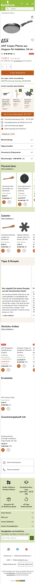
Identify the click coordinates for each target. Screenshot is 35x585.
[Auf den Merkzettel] (32, 40)
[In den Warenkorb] (4, 202)
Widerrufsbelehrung (20, 560)
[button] (32, 17)
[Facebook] (17, 549)
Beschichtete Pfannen (8, 13)
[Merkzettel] (22, 4)
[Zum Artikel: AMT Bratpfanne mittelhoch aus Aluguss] (8, 340)
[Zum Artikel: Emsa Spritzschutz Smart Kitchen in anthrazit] (24, 178)
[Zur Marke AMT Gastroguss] (5, 40)
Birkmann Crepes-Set (16, 100)
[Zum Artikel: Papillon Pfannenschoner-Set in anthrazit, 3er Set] (24, 227)
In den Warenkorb (17, 73)
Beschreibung (6, 140)
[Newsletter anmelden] (32, 538)
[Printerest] (26, 549)
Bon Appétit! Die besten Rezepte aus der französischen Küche (16, 289)
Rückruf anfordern (13, 470)
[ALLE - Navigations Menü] (2, 8)
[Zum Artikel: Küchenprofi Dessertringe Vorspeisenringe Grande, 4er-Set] (9, 428)
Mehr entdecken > (7, 169)
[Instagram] (8, 549)
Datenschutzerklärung (22, 556)
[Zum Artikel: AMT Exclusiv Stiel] (9, 390)
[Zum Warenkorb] (33, 4)
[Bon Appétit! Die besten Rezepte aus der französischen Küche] (16, 276)
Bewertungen (13, 158)
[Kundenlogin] (27, 4)
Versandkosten (18, 61)
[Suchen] (8, 8)
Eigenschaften (7, 146)
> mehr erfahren (8, 316)
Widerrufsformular (9, 564)
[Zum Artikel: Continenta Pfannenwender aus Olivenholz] (8, 178)
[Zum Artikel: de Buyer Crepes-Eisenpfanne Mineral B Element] (24, 340)
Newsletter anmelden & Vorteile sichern (15, 534)
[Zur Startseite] (7, 4)
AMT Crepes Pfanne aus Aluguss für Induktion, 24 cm (6, 103)
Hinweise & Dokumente (11, 152)
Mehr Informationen (14, 462)
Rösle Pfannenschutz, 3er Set (28, 101)
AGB (8, 560)
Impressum (8, 556)
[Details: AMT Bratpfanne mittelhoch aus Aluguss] (4, 344)
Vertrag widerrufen (25, 564)
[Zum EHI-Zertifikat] (2, 129)
